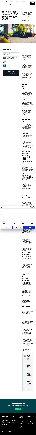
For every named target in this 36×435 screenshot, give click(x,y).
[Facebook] (8, 74)
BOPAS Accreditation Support (21, 426)
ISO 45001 (21, 423)
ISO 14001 (21, 421)
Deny (6, 227)
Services (11, 1)
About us (17, 1)
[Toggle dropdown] (13, 1)
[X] (10, 74)
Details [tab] (18, 209)
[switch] (13, 223)
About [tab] (30, 209)
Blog (27, 1)
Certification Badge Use (30, 426)
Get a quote (18, 408)
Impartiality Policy (30, 423)
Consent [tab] (6, 209)
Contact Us (32, 3)
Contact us (10, 4)
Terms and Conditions (29, 419)
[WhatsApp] (14, 74)
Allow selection (18, 227)
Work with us (23, 1)
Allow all (29, 227)
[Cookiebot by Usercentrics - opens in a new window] (31, 207)
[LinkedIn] (12, 74)
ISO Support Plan (22, 429)
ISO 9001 (20, 420)
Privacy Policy (29, 421)
